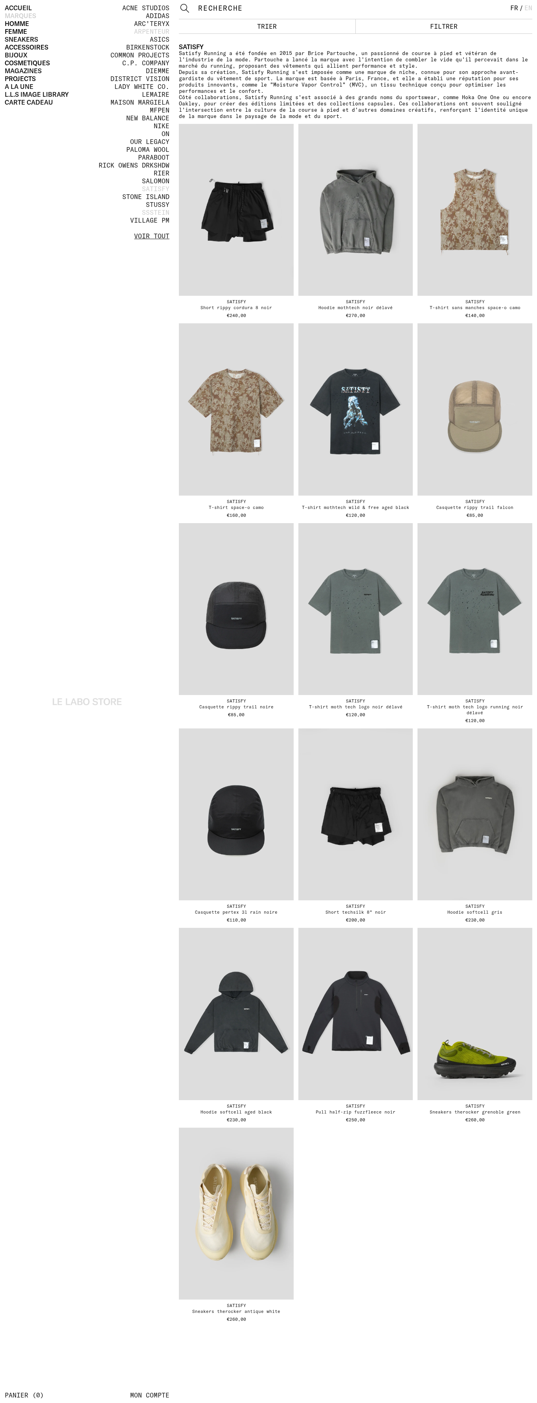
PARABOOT (153, 157)
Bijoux (16, 55)
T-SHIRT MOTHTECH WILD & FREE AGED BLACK (355, 507)
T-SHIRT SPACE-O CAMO (236, 507)
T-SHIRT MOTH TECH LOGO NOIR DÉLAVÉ (356, 707)
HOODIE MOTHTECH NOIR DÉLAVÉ (355, 307)
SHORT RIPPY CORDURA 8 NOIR (236, 307)
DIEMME (157, 71)
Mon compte (149, 1395)
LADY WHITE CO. (141, 86)
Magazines (23, 71)
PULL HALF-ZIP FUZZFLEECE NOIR (355, 1112)
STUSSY (157, 204)
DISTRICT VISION (139, 79)
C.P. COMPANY (145, 63)
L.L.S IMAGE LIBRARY (37, 94)
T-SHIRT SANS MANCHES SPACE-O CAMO (475, 307)
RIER (161, 173)
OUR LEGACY (149, 142)
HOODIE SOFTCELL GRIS (474, 912)
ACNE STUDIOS (145, 8)
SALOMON (155, 181)
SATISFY (155, 189)
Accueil (18, 8)
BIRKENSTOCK (147, 47)
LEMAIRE (155, 94)
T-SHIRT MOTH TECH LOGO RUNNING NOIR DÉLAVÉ (475, 709)
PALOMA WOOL (147, 149)
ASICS (159, 39)
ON (165, 134)
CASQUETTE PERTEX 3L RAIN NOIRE (236, 912)
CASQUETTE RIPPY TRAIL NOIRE (236, 707)
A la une (19, 86)
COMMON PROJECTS (139, 55)
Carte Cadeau (29, 102)
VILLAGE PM (149, 220)
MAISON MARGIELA (139, 102)
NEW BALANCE (147, 118)
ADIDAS (157, 16)
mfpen (159, 110)
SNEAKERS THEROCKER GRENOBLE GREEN (475, 1112)
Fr (514, 8)
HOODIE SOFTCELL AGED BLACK (236, 1112)
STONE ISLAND (145, 197)
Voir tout (151, 236)
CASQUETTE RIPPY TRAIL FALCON (474, 507)
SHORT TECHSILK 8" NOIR (356, 912)
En (528, 8)
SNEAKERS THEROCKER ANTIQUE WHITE (236, 1311)
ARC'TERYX (151, 24)
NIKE (161, 126)
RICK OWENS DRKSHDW (134, 165)
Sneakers (21, 39)
